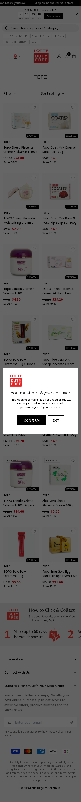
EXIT (56, 420)
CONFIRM (32, 420)
